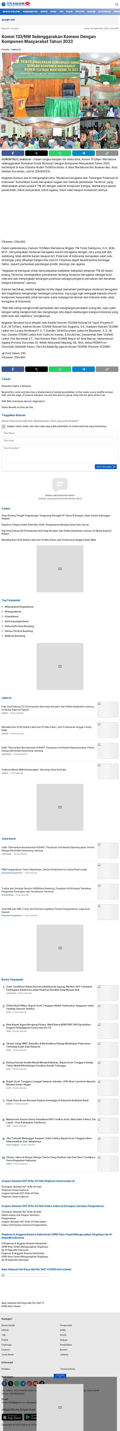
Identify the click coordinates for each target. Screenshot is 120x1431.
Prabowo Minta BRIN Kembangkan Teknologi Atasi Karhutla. (34, 769)
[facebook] (13, 153)
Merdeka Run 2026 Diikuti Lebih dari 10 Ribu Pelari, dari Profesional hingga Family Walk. (49, 539)
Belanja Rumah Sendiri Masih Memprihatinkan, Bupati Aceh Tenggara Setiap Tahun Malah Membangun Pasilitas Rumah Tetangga (49, 1064)
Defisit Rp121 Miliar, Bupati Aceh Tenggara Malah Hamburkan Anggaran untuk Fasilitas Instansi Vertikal (50, 1007)
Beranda (5, 28)
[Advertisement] (60, 217)
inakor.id (15, 49)
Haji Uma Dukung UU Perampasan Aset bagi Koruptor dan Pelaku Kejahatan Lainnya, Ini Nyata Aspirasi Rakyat (57, 532)
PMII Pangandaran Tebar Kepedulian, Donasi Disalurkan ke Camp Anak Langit (44, 869)
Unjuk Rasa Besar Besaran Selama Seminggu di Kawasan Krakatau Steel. (47, 1100)
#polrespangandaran (17, 621)
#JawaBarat (11, 616)
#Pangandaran (13, 611)
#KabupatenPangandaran (19, 606)
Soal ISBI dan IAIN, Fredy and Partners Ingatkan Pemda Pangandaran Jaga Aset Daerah (46, 910)
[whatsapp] (60, 153)
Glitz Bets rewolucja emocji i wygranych (23, 401)
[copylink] (107, 153)
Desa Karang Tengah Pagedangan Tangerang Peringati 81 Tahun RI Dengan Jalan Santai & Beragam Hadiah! (56, 517)
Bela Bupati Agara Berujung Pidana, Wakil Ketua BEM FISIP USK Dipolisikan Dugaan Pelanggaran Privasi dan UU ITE (48, 1026)
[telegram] (83, 153)
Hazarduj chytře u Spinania (16, 386)
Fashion (15, 28)
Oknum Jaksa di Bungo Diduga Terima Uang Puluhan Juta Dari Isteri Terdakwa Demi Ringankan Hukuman (50, 1159)
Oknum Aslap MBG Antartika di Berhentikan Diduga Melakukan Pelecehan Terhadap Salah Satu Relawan (48, 1045)
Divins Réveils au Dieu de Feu (17, 407)
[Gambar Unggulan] (60, 101)
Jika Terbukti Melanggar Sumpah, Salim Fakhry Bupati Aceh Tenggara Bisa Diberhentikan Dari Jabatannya (49, 1140)
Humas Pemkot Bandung (19, 630)
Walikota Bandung (15, 635)
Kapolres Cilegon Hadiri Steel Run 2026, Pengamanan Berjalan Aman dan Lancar (45, 524)
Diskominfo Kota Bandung (19, 626)
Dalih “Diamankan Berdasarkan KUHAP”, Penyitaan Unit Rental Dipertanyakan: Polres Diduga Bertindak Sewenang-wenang (48, 749)
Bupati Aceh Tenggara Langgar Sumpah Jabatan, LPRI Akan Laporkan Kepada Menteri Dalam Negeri (50, 1083)
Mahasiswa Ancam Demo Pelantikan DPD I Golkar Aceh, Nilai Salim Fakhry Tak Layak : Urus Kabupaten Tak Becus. (51, 1121)
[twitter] (36, 153)
